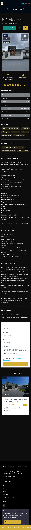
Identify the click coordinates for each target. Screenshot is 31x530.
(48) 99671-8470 (17, 9)
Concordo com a (12, 359)
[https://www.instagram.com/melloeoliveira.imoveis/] (2, 3)
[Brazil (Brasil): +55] (5, 335)
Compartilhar (11, 28)
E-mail (15, 364)
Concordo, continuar (12, 522)
